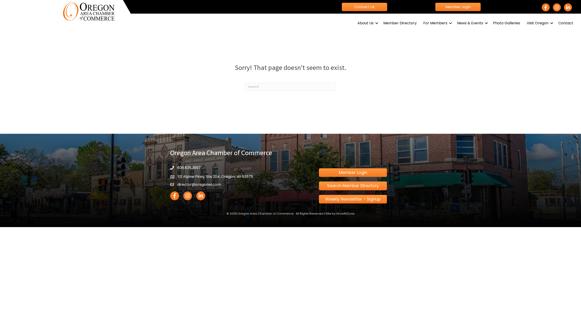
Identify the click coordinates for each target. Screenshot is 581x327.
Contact (565, 23)
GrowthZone (345, 213)
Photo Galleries (506, 23)
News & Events (470, 23)
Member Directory (400, 23)
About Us (365, 23)
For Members (435, 23)
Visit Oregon (538, 23)
